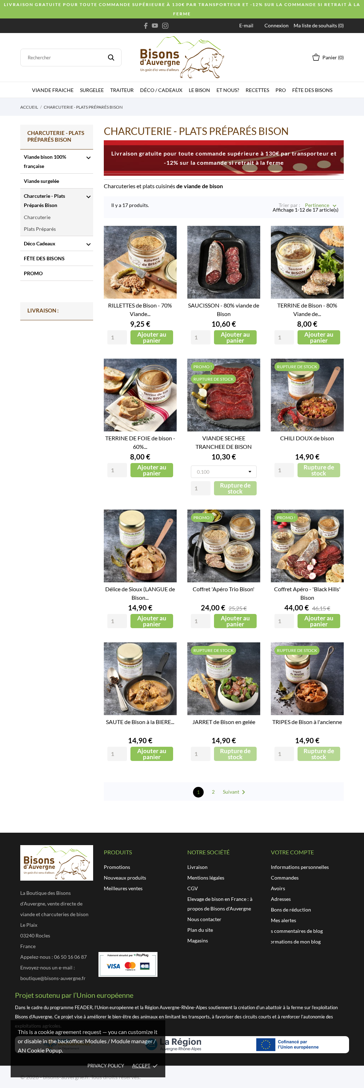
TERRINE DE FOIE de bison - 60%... (140, 442)
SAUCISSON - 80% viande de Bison (223, 309)
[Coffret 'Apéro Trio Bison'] (249, 536)
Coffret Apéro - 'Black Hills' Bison (307, 593)
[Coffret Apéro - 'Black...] (333, 536)
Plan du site (200, 930)
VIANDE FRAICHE (53, 90)
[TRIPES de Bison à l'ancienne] (333, 669)
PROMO (33, 273)
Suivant (235, 792)
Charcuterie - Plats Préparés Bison (44, 200)
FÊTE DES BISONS (312, 90)
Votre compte (292, 852)
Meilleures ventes (123, 888)
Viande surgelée (41, 181)
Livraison (197, 867)
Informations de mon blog (292, 942)
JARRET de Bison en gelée (223, 721)
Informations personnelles (300, 867)
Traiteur (122, 90)
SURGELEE (92, 90)
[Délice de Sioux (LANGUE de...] (166, 536)
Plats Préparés (40, 229)
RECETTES (257, 90)
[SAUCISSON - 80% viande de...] (249, 252)
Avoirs (278, 888)
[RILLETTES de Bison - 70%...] (166, 252)
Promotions (117, 867)
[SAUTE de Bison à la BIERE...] (166, 669)
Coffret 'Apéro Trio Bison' (224, 589)
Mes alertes (283, 920)
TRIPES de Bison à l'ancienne (307, 721)
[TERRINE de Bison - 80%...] (333, 252)
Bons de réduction (291, 910)
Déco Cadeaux (39, 243)
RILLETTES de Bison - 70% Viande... (140, 309)
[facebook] (146, 25)
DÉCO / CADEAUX (161, 90)
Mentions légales (205, 878)
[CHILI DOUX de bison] (333, 385)
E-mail (246, 25)
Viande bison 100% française (45, 161)
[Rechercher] (111, 57)
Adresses (281, 899)
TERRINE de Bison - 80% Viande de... (307, 309)
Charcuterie (37, 217)
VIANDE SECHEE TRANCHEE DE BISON (224, 442)
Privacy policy (105, 1065)
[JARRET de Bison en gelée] (249, 669)
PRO (280, 90)
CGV (192, 888)
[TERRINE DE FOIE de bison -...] (166, 385)
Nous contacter (204, 919)
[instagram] (165, 25)
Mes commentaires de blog (293, 931)
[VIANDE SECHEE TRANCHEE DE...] (249, 385)
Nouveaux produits (125, 878)
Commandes (285, 878)
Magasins (197, 940)
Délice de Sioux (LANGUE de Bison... (140, 593)
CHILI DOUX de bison (307, 438)
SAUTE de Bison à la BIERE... (140, 721)
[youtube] (155, 25)
